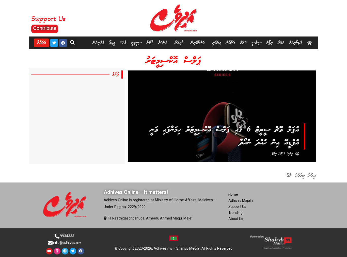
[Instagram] (57, 251)
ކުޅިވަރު (179, 42)
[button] (44, 29)
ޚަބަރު (281, 42)
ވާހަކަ (123, 42)
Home (233, 194)
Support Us (237, 207)
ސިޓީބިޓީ (136, 42)
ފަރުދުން (230, 42)
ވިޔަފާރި (216, 42)
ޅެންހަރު (162, 42)
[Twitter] (54, 43)
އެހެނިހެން (98, 42)
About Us (235, 219)
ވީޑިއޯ (112, 42)
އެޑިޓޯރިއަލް (295, 42)
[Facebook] (63, 43)
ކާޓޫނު (150, 42)
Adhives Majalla (241, 200)
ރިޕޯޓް (269, 42)
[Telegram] (65, 251)
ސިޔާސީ (256, 42)
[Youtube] (49, 251)
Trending (235, 213)
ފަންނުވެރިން (198, 42)
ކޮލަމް (243, 42)
